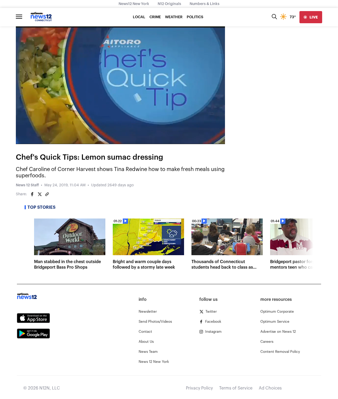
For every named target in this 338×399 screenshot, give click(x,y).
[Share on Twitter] (39, 194)
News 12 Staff (27, 185)
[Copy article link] (47, 194)
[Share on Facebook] (32, 194)
